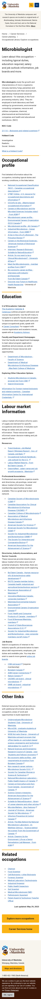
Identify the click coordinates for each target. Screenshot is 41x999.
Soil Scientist (13, 889)
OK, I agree (8, 995)
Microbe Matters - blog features (21, 807)
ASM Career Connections (18, 673)
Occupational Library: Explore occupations (20, 40)
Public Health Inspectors (18, 886)
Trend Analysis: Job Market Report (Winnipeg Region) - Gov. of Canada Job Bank (22, 451)
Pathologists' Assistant (18, 895)
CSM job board (14, 664)
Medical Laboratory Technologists (22, 880)
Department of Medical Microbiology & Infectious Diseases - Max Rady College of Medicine (23, 365)
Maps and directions (13, 968)
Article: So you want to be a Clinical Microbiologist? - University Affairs (23, 258)
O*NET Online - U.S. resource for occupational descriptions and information (21, 197)
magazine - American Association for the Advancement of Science (20, 796)
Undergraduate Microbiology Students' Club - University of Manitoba (20, 722)
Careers (14, 676)
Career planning (9, 37)
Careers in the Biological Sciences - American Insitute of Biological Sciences (23, 244)
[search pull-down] (31, 5)
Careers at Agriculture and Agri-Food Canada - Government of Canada (21, 787)
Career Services (17, 34)
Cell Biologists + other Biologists (22, 874)
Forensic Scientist (15, 877)
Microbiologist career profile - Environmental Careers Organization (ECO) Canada (23, 220)
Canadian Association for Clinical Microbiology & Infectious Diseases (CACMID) (22, 507)
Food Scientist (14, 872)
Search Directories (16, 384)
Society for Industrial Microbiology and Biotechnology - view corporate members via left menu (23, 634)
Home (4, 34)
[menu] (37, 5)
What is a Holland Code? (12, 151)
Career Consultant (11, 326)
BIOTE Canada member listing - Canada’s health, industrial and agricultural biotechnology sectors (22, 584)
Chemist (11, 869)
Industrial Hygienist (16, 883)
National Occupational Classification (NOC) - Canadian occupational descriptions (23, 188)
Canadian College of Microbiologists (23, 513)
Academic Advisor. (22, 332)
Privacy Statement (12, 990)
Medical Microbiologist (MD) (20, 892)
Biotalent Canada (15, 670)
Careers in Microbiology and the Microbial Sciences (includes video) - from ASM (23, 211)
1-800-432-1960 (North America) (15, 975)
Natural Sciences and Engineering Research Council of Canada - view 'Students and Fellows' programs (22, 752)
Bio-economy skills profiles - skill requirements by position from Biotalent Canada (22, 760)
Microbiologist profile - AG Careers (23, 226)
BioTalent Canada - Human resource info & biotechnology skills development (23, 575)
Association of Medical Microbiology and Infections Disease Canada (20, 519)
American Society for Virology (21, 525)
